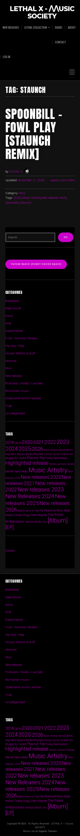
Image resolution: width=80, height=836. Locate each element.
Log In (6, 57)
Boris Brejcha (18, 454)
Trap (8, 405)
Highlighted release (26, 463)
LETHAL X (15, 171)
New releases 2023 (41, 489)
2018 (9, 442)
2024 (11, 448)
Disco (9, 315)
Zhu (44, 521)
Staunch (25, 202)
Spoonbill (11, 202)
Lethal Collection (35, 27)
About (72, 27)
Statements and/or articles (23, 398)
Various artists (33, 521)
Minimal (10, 361)
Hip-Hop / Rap (14, 345)
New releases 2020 (54, 197)
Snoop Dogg (22, 515)
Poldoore (9, 515)
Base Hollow (51, 449)
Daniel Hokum (61, 454)
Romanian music (17, 391)
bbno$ (62, 450)
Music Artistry (31, 197)
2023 (63, 442)
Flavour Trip (36, 458)
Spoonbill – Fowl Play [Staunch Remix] (33, 134)
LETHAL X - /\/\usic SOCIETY (42, 12)
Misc (22, 193)
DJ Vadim (20, 458)
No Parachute (48, 510)
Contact (60, 42)
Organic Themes (47, 831)
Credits (10, 550)
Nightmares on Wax (29, 510)
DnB (8, 323)
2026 (37, 449)
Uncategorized (15, 413)
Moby (24, 471)
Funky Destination (56, 458)
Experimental (14, 331)
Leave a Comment (62, 180)
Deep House (13, 308)
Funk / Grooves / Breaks (21, 338)
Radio (58, 27)
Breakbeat (12, 301)
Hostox (52, 464)
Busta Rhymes (35, 454)
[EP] (9, 527)
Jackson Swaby (65, 463)
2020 (17, 197)
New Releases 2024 (29, 496)
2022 (50, 442)
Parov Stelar (63, 510)
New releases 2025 (35, 499)
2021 (38, 442)
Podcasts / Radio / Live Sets (24, 383)
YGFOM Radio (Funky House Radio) (36, 264)
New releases (11, 27)
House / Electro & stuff (20, 353)
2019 (18, 443)
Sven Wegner (39, 515)
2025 (24, 449)
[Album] (58, 520)
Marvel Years (13, 471)
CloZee (48, 454)
